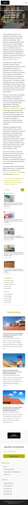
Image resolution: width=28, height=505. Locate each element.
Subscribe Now (14, 456)
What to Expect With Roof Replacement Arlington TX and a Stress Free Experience (12, 372)
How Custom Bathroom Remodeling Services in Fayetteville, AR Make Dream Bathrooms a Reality (14, 237)
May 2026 (6, 300)
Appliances (6, 286)
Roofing (7, 22)
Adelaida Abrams (10, 20)
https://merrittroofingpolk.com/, (11, 172)
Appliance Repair (8, 284)
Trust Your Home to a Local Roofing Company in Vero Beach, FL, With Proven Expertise (13, 335)
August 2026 (7, 294)
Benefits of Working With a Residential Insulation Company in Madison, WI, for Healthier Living (14, 254)
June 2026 (6, 298)
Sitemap (18, 502)
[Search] (22, 189)
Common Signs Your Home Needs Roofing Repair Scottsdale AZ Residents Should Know (12, 408)
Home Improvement (9, 469)
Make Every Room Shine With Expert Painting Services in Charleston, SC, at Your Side (13, 221)
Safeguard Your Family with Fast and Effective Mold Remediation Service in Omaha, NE (13, 204)
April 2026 (6, 302)
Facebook (16, 174)
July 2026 (6, 296)
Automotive (6, 288)
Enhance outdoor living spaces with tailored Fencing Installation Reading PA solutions (14, 271)
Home (5, 466)
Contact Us (7, 474)
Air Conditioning (7, 280)
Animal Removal (7, 282)
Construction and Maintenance (12, 472)
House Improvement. (18, 501)
